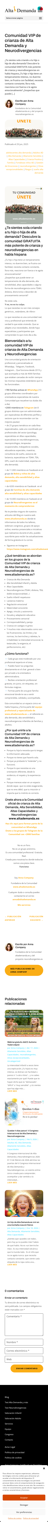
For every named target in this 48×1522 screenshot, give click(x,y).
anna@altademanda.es (24, 899)
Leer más (12, 1091)
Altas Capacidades (17, 159)
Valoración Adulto (13, 1418)
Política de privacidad (31, 1518)
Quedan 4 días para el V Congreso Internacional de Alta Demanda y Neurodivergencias (22, 1133)
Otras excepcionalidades (18, 1058)
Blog (7, 1397)
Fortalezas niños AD (25, 162)
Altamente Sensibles (32, 156)
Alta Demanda (14, 156)
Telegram (29, 407)
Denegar (24, 1505)
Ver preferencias (24, 1512)
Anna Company (26, 877)
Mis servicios (24, 905)
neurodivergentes (28, 166)
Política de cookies (15, 1518)
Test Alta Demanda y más (16, 1402)
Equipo (8, 1429)
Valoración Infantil (13, 1413)
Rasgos (28, 169)
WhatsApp (32, 390)
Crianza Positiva (34, 159)
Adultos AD (38, 152)
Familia (10, 162)
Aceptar (24, 1497)
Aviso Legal (10, 1447)
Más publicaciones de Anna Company (22, 970)
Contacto (9, 1439)
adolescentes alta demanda (18, 152)
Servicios (9, 1423)
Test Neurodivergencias (15, 1407)
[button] (44, 1468)
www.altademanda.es (16, 518)
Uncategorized (13, 1061)
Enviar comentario (27, 1368)
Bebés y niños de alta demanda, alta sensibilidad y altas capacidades (22, 477)
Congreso (9, 1434)
